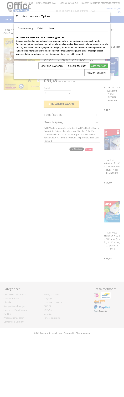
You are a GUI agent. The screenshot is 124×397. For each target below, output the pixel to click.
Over (51, 28)
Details (41, 28)
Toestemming (25, 28)
